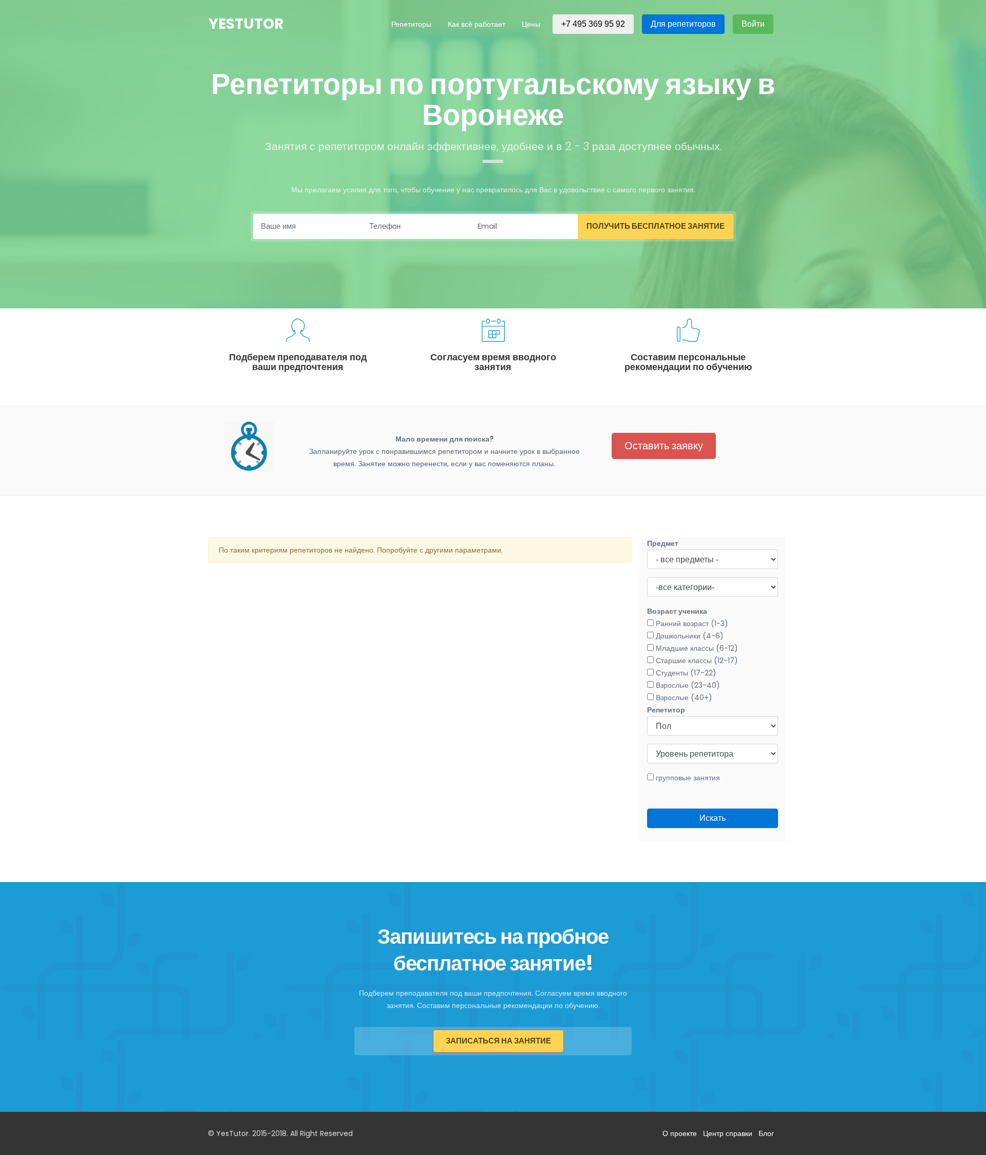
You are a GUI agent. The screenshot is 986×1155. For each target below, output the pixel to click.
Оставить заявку (663, 445)
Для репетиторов (683, 24)
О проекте (679, 1133)
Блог (766, 1133)
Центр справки (727, 1133)
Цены (531, 24)
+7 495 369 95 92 (593, 24)
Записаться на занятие (498, 1040)
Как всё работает (476, 24)
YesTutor (245, 24)
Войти (753, 24)
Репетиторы (411, 24)
